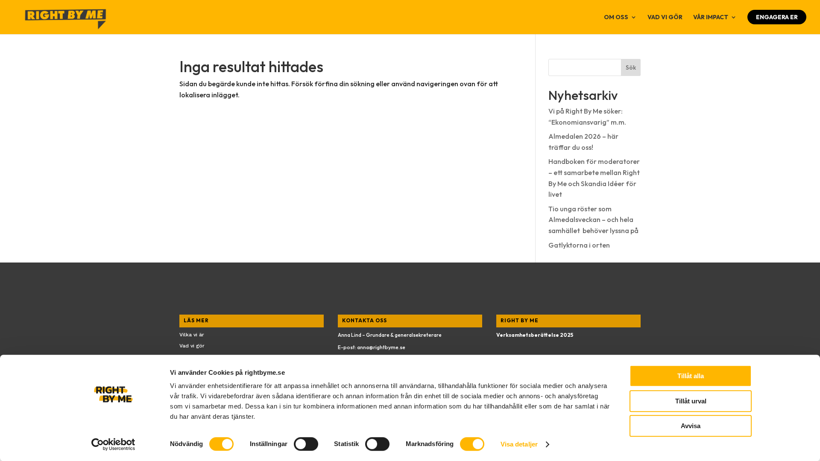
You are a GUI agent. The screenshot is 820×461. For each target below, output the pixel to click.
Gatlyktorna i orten (579, 245)
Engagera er (777, 17)
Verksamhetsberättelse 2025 (534, 335)
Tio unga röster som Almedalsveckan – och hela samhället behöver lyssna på (593, 219)
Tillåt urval (690, 401)
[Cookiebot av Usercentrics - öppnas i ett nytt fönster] (113, 444)
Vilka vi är (191, 335)
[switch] (306, 444)
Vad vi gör (664, 17)
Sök (631, 67)
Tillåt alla (690, 375)
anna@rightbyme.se (381, 347)
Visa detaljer (519, 444)
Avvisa (690, 425)
